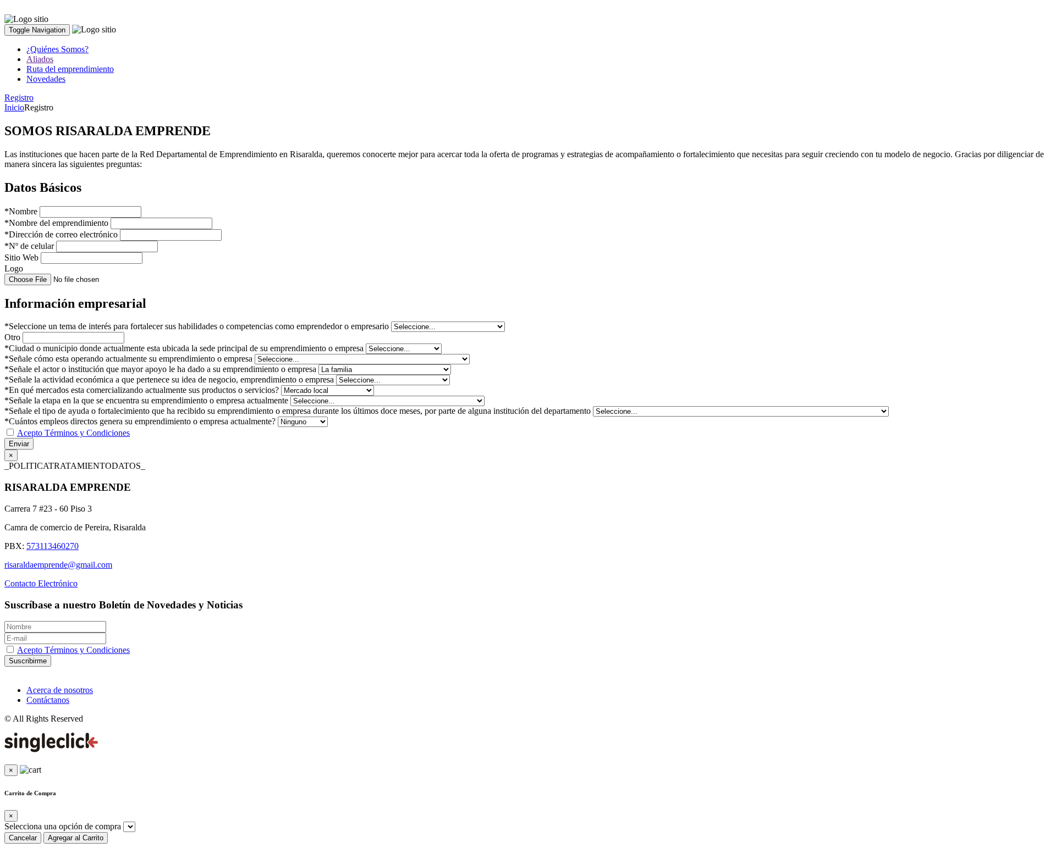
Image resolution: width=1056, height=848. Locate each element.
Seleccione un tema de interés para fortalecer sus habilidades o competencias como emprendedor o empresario (196, 326)
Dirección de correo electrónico (61, 234)
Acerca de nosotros (59, 690)
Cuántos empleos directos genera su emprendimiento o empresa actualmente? (140, 421)
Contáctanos (47, 700)
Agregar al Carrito (75, 838)
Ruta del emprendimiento (70, 69)
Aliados (39, 59)
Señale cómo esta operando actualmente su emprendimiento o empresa (128, 358)
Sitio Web (21, 257)
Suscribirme (28, 661)
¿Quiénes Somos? (57, 49)
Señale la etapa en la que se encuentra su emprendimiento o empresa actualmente (146, 400)
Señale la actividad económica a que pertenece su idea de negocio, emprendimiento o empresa (169, 379)
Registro (19, 97)
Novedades (45, 79)
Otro (12, 337)
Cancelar (23, 838)
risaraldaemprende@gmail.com (58, 564)
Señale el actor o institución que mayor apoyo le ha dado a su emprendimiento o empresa (160, 369)
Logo (13, 268)
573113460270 (52, 546)
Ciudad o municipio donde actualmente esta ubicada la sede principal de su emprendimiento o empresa (184, 348)
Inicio (14, 107)
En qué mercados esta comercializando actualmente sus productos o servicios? (141, 390)
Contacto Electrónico (41, 583)
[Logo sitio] (26, 19)
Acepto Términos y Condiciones (73, 432)
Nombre (20, 211)
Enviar (19, 444)
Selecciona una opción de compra (62, 826)
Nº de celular (29, 246)
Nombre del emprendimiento (56, 223)
